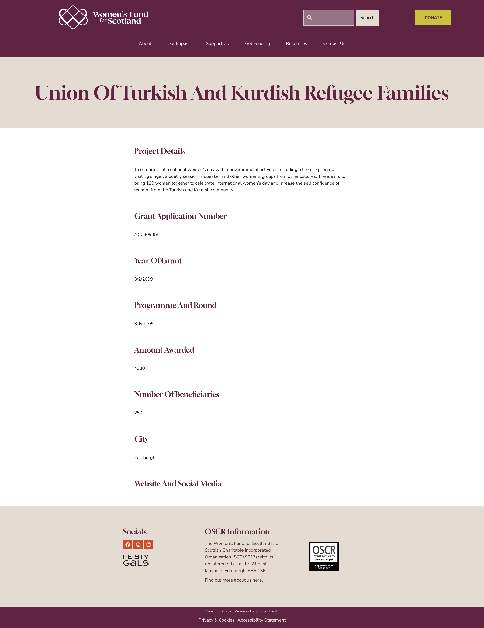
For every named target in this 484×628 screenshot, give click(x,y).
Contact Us (334, 43)
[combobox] (328, 18)
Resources (296, 43)
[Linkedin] (148, 544)
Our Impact (178, 43)
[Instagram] (138, 544)
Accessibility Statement (261, 620)
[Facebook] (127, 544)
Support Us (217, 43)
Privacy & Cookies (217, 620)
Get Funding (257, 43)
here (257, 580)
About (145, 43)
